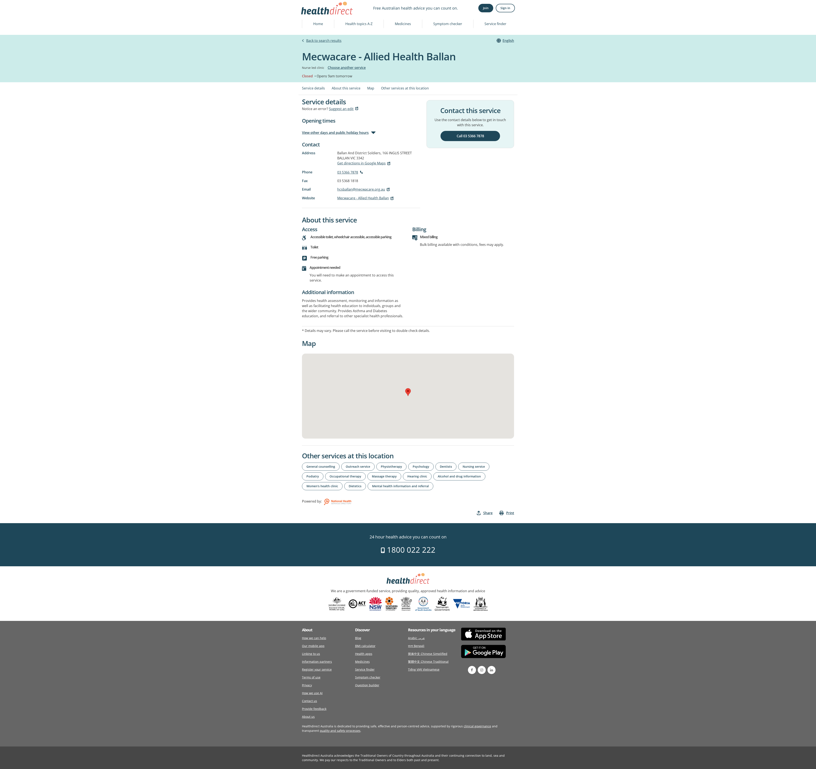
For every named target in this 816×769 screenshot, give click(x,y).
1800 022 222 (410, 550)
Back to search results (323, 40)
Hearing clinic (417, 476)
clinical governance (477, 726)
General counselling (320, 467)
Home (318, 23)
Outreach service (358, 467)
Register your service (317, 669)
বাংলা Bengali (416, 646)
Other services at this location (405, 88)
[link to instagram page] (482, 670)
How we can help (314, 638)
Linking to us (311, 654)
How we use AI (312, 693)
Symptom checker (447, 23)
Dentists (446, 467)
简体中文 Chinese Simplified (427, 654)
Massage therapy (384, 476)
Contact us (309, 701)
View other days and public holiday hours (335, 132)
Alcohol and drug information (459, 476)
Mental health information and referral (400, 486)
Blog (358, 638)
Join (486, 8)
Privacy (307, 685)
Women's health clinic (322, 486)
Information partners (317, 662)
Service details (313, 88)
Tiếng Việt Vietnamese (423, 669)
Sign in (505, 8)
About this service (346, 88)
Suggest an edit (341, 108)
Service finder (495, 23)
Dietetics (355, 486)
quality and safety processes (340, 731)
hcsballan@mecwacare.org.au (361, 189)
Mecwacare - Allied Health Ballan (363, 198)
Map (370, 88)
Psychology (421, 467)
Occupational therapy (345, 476)
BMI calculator (365, 646)
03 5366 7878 (347, 172)
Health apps (363, 654)
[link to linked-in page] (491, 670)
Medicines (403, 23)
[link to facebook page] (472, 670)
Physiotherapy (391, 467)
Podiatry (312, 476)
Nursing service (474, 467)
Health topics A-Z (359, 23)
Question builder (367, 685)
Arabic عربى (416, 638)
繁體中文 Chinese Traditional (428, 662)
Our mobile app (313, 646)
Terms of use (311, 677)
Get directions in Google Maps (361, 163)
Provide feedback (314, 709)
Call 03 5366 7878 (470, 136)
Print (510, 513)
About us (308, 717)
